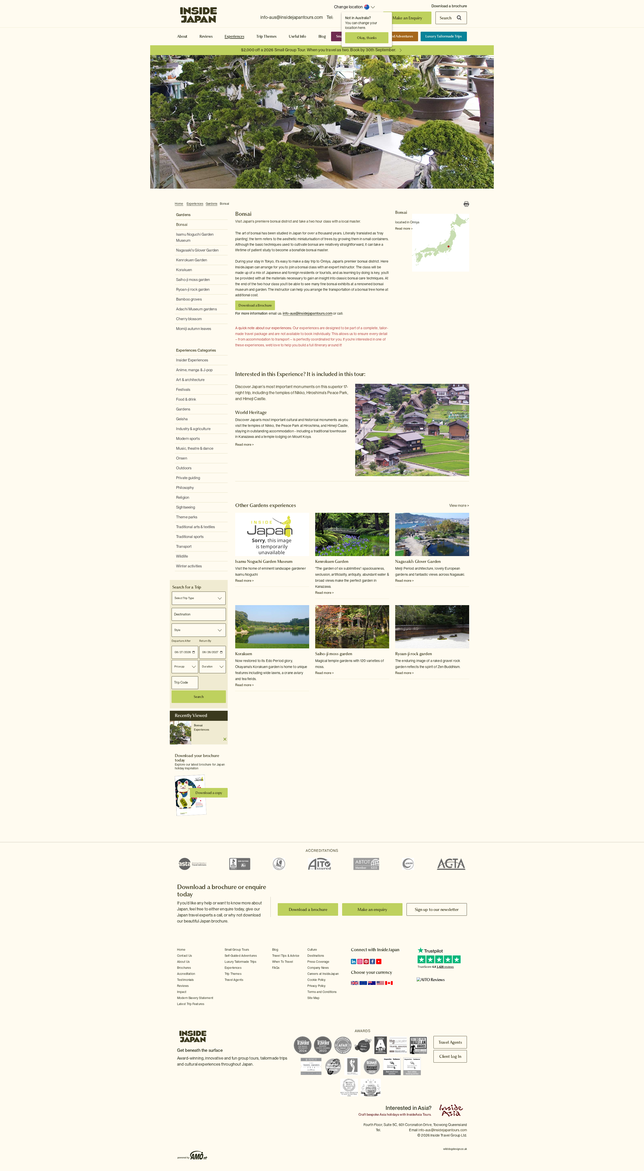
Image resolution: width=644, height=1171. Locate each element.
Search (446, 18)
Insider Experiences (192, 360)
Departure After (181, 641)
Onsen (181, 458)
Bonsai (224, 203)
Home (179, 203)
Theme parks (186, 517)
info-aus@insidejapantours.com (291, 17)
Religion (182, 497)
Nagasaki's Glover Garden (197, 250)
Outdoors (183, 468)
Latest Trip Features (190, 1004)
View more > (459, 505)
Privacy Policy (316, 986)
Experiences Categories (196, 350)
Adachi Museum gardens (196, 309)
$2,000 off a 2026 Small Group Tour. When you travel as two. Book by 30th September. (318, 50)
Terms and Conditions (322, 992)
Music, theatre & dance (194, 448)
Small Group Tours (237, 949)
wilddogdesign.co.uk (455, 1148)
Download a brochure (449, 6)
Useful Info (297, 36)
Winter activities (189, 566)
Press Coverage (318, 962)
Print (466, 204)
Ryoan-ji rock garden (193, 289)
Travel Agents (234, 980)
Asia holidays (389, 1114)
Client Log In (450, 1056)
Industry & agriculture (193, 429)
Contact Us (184, 955)
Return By (205, 641)
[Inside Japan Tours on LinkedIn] (353, 961)
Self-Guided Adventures (395, 36)
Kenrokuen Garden (191, 260)
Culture (312, 949)
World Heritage (251, 412)
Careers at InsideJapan (323, 974)
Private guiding (188, 478)
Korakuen (184, 270)
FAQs (276, 968)
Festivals (183, 389)
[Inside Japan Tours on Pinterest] (366, 961)
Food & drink (186, 399)
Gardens (211, 203)
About (182, 36)
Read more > (404, 228)
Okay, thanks (367, 37)
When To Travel (282, 962)
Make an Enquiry (407, 18)
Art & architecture (190, 380)
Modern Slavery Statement (195, 998)
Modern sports (188, 438)
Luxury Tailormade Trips (443, 36)
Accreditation (186, 974)
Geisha (182, 419)
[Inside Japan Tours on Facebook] (372, 961)
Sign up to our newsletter (437, 909)
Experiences (234, 36)
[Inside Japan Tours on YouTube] (378, 961)
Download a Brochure (255, 305)
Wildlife (182, 556)
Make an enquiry (372, 909)
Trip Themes (266, 36)
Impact (181, 992)
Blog (322, 36)
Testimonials (185, 980)
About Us (183, 962)
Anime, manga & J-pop (194, 370)
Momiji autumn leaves (193, 328)
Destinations (315, 955)
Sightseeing (185, 507)
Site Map (313, 998)
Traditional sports (190, 536)
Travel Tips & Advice (285, 955)
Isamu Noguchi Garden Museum (264, 561)
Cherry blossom (189, 319)
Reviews (206, 36)
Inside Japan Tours (198, 13)
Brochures (184, 968)
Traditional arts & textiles (195, 527)
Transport (183, 546)
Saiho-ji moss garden (193, 279)
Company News (318, 968)
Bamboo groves (189, 299)
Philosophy (185, 487)
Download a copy (208, 792)
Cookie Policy (316, 980)
